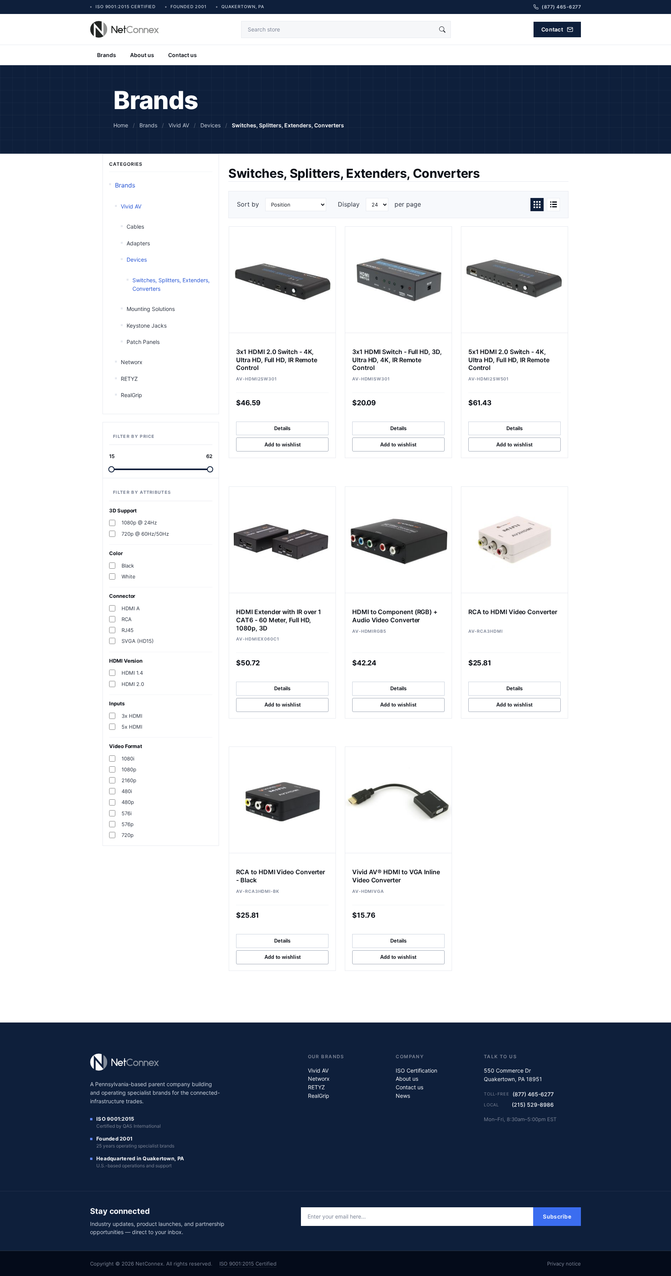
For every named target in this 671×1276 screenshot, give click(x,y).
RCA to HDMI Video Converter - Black (280, 876)
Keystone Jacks (147, 325)
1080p (129, 769)
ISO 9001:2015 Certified (247, 1263)
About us (142, 55)
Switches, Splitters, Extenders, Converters (171, 284)
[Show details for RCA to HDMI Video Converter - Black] (282, 800)
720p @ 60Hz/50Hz (145, 534)
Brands (106, 55)
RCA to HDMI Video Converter (512, 612)
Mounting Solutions (151, 309)
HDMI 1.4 (132, 673)
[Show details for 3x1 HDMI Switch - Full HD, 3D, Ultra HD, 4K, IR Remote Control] (398, 280)
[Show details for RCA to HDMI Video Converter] (514, 540)
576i (127, 813)
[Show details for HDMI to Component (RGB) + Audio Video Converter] (398, 540)
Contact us (182, 55)
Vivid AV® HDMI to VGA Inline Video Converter (396, 876)
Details (282, 428)
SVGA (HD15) (138, 641)
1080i (128, 758)
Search (442, 29)
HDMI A (131, 608)
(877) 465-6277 (533, 1094)
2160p (129, 780)
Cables (135, 226)
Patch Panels (143, 342)
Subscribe (557, 1216)
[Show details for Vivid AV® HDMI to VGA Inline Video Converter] (398, 800)
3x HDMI (132, 716)
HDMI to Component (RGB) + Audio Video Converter (395, 616)
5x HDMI (132, 727)
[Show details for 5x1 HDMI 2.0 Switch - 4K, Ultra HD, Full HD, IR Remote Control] (514, 280)
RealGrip (131, 395)
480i (127, 791)
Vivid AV (131, 206)
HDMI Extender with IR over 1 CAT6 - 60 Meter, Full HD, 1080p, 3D (278, 620)
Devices (137, 259)
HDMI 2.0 (133, 684)
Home (120, 125)
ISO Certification (416, 1070)
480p (128, 802)
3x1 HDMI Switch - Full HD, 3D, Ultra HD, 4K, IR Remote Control (397, 360)
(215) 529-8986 (533, 1104)
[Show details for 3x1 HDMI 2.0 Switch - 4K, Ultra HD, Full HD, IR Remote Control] (282, 280)
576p (128, 824)
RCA (127, 619)
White (129, 576)
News (403, 1095)
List (553, 204)
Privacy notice (564, 1263)
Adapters (138, 243)
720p (128, 835)
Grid (537, 204)
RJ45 (128, 630)
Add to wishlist (282, 445)
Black (128, 565)
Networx (132, 362)
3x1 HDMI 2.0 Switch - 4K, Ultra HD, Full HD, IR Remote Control (276, 360)
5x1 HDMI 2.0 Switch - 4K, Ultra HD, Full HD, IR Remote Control (508, 360)
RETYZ (129, 378)
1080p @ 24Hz (139, 522)
